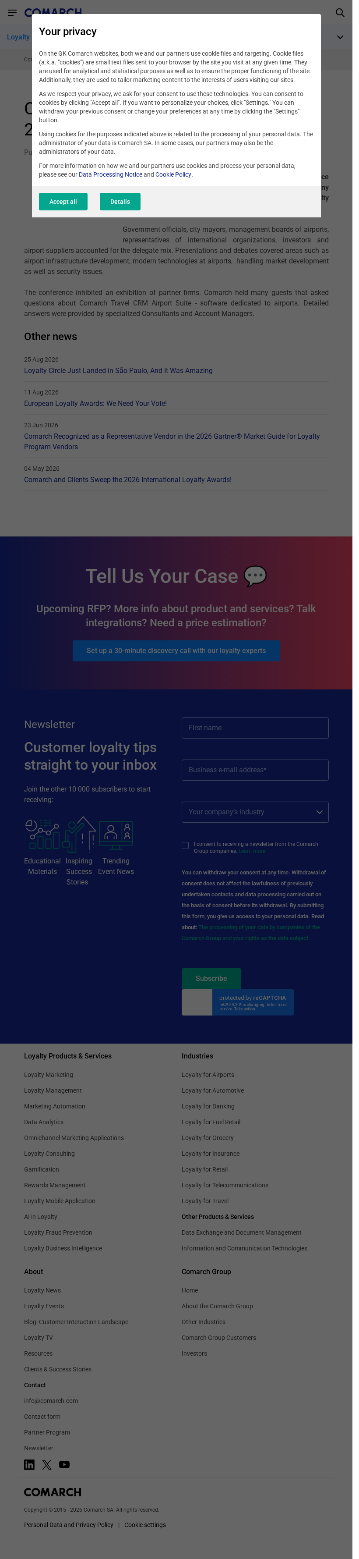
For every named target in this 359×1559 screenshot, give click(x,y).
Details (120, 201)
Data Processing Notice (110, 174)
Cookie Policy (173, 174)
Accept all (63, 201)
